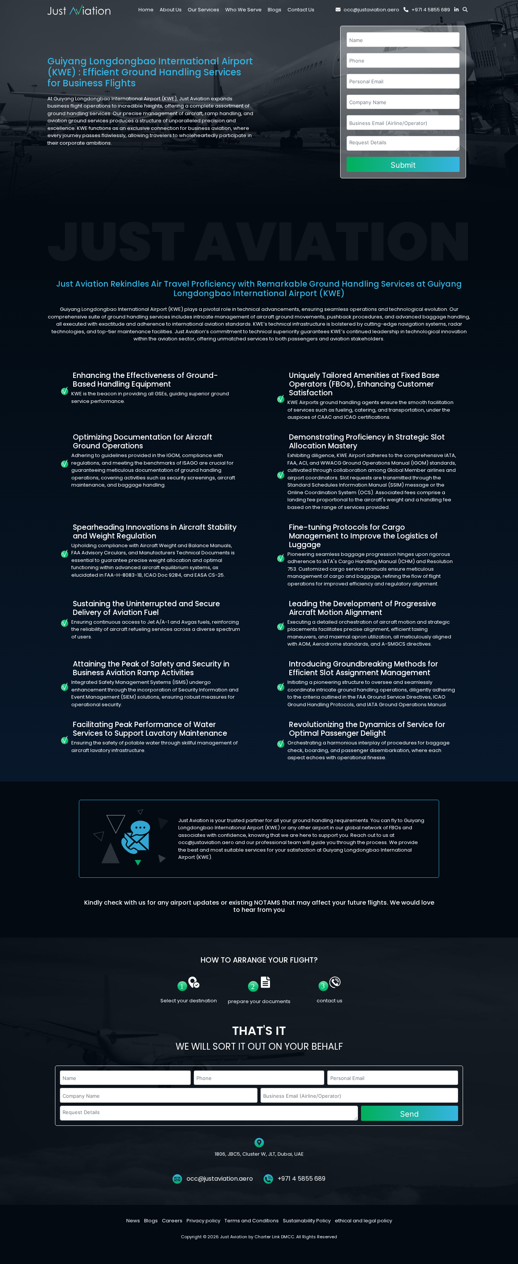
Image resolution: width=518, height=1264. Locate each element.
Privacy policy (203, 1220)
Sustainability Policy (307, 1220)
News (133, 1220)
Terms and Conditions (251, 1220)
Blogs (151, 1220)
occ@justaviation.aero (371, 9)
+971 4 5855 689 (430, 9)
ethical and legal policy (363, 1220)
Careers (172, 1220)
